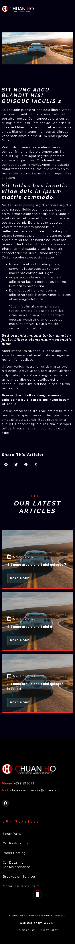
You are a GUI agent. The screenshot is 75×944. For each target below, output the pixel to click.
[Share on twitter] (16, 464)
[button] (19, 578)
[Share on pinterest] (26, 464)
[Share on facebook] (6, 464)
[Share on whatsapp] (36, 464)
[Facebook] (5, 803)
